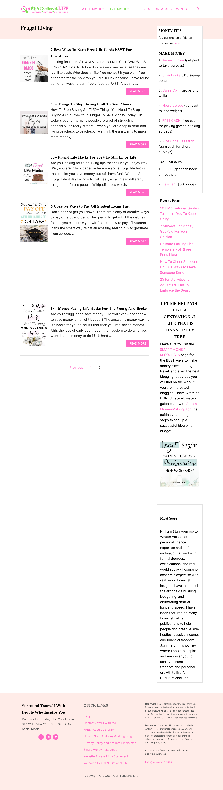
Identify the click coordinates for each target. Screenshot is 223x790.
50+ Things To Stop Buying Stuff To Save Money (91, 104)
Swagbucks (171, 75)
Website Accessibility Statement (106, 756)
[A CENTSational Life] (46, 9)
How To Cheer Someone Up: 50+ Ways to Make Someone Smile (179, 267)
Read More (139, 91)
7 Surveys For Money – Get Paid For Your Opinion (178, 231)
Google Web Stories (158, 762)
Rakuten (168, 184)
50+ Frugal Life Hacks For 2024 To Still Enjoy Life (93, 157)
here (177, 43)
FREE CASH (171, 121)
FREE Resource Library (99, 729)
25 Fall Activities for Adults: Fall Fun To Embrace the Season (176, 284)
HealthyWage (172, 105)
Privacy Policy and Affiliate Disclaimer (110, 743)
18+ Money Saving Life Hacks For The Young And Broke (99, 308)
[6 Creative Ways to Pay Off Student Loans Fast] (34, 224)
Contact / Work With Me (100, 723)
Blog (87, 716)
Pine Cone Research (178, 141)
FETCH (167, 169)
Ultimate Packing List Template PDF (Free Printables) (176, 249)
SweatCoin (171, 90)
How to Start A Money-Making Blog (108, 736)
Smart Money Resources (100, 749)
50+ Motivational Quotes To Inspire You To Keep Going (179, 213)
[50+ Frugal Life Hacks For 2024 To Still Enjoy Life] (34, 175)
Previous (76, 367)
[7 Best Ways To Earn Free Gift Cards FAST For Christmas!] (34, 70)
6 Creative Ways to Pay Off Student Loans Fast (90, 206)
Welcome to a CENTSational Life (106, 763)
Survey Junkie (173, 60)
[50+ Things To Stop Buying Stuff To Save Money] (34, 124)
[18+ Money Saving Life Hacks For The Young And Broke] (34, 326)
